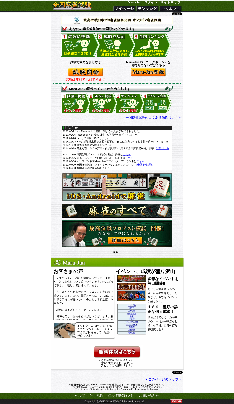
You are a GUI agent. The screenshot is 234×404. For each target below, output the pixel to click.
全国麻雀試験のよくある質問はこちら (154, 117)
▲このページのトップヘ (163, 379)
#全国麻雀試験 (144, 164)
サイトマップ (170, 2)
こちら (127, 154)
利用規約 (96, 395)
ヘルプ (80, 395)
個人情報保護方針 (121, 395)
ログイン (151, 2)
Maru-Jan (134, 2)
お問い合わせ (149, 395)
